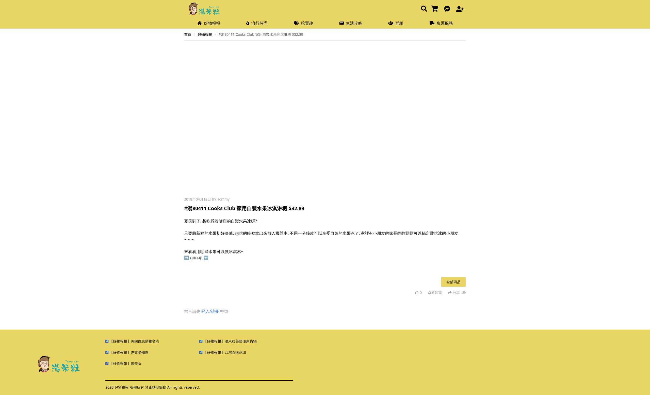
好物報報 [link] (205, 34)
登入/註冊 (210, 311)
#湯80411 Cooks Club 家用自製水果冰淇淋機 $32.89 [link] (261, 34)
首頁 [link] (187, 34)
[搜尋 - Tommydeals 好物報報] (424, 9)
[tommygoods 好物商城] (435, 9)
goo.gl (196, 257)
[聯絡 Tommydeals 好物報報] (448, 9)
